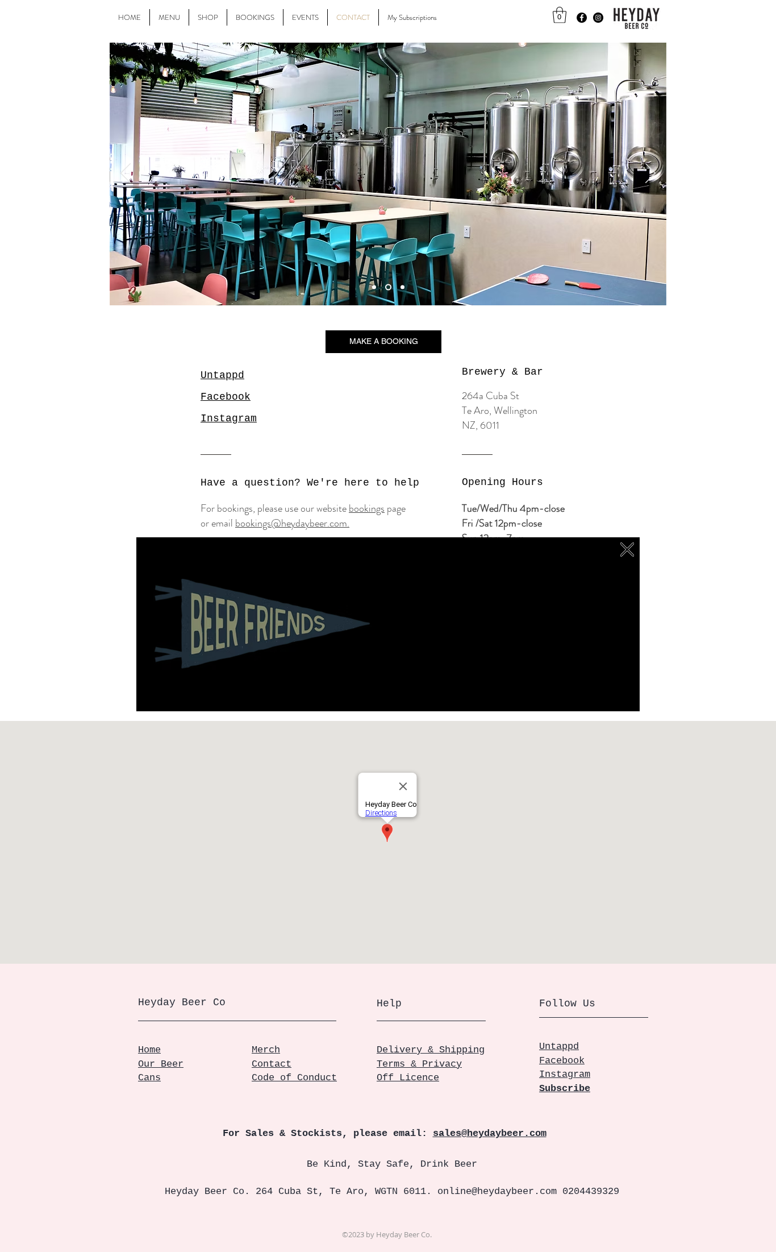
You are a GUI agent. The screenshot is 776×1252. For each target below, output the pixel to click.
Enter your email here (446, 616)
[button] (627, 549)
